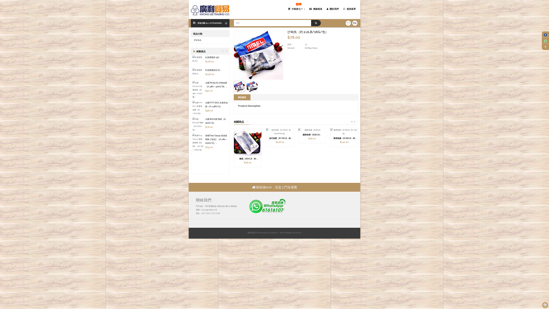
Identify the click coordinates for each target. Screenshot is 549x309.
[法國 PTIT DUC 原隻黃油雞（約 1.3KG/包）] (198, 108)
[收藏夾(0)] (348, 23)
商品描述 (242, 97)
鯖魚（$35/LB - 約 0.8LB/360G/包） (247, 160)
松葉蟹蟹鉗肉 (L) (212, 70)
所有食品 (197, 40)
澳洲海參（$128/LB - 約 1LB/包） (344, 139)
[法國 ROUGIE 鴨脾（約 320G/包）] (198, 124)
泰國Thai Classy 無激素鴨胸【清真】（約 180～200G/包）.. (216, 139)
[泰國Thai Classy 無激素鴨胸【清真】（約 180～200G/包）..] (198, 143)
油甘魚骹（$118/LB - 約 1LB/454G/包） (280, 139)
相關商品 (239, 121)
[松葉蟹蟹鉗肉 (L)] (198, 71)
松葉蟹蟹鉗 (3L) (212, 57)
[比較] (354, 23)
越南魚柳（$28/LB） (312, 134)
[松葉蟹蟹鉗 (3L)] (198, 59)
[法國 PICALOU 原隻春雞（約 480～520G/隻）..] (198, 90)
